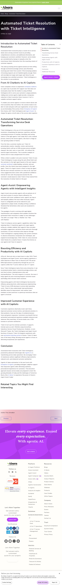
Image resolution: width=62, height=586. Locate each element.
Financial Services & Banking (35, 550)
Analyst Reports (49, 479)
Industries (31, 545)
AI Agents (31, 488)
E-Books (46, 470)
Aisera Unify (32, 479)
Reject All (54, 582)
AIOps (30, 482)
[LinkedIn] (10, 541)
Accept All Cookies (43, 582)
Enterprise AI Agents (7, 364)
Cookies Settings (6, 582)
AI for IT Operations (36, 526)
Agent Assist (30, 111)
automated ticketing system (12, 335)
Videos (46, 473)
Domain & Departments (35, 515)
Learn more (45, 2)
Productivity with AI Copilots (51, 62)
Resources (48, 464)
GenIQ (30, 496)
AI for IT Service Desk (35, 522)
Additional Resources (48, 72)
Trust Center (48, 531)
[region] (31, 578)
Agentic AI (28, 353)
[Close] (59, 573)
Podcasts (47, 490)
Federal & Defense (35, 564)
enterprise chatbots (31, 87)
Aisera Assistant (33, 470)
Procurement (33, 538)
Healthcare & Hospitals (33, 555)
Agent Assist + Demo (51, 77)
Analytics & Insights (34, 490)
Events (46, 509)
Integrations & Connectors (32, 503)
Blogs (6, 14)
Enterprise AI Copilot (30, 109)
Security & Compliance (51, 526)
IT (29, 518)
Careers (46, 515)
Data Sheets (48, 485)
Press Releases (49, 507)
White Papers (48, 496)
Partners (46, 512)
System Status (48, 529)
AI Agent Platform (34, 467)
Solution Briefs (48, 476)
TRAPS (30, 507)
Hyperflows (32, 499)
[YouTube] (19, 541)
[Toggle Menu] (59, 8)
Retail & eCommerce (35, 559)
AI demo (10, 375)
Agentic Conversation (34, 485)
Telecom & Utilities (35, 561)
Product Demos (49, 482)
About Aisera (48, 504)
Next (55, 418)
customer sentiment (7, 164)
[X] (15, 541)
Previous (6, 418)
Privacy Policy (48, 534)
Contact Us (47, 518)
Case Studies (48, 493)
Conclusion (45, 69)
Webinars (47, 487)
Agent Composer (33, 476)
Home (2, 14)
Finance (31, 541)
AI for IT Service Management (35, 530)
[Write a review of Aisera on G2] (12, 484)
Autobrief (31, 493)
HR (30, 535)
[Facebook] (6, 541)
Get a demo (31, 451)
